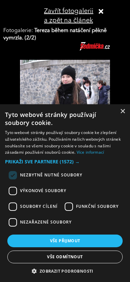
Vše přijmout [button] (65, 241)
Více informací (90, 152)
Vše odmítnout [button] (65, 257)
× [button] (122, 111)
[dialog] (65, 193)
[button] (65, 161)
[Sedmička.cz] (103, 49)
